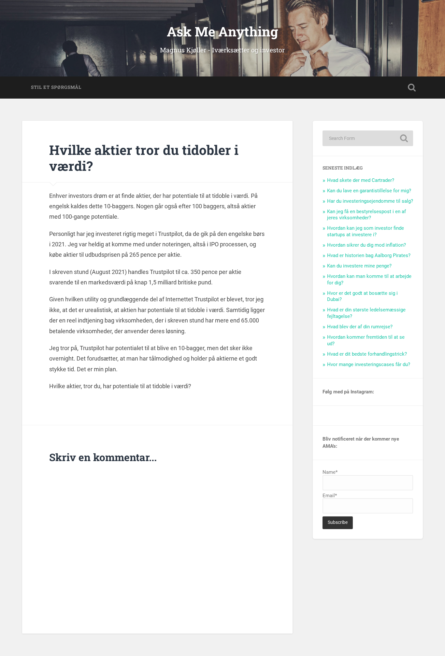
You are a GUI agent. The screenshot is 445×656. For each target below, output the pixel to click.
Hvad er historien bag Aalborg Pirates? (368, 255)
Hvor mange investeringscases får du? (368, 364)
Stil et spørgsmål (56, 87)
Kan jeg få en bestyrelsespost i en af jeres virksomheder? (366, 215)
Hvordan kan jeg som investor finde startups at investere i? (365, 231)
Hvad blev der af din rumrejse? (360, 327)
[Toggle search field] (412, 87)
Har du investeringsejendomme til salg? (370, 201)
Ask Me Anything (222, 31)
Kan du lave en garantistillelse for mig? (369, 191)
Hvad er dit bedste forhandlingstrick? (367, 354)
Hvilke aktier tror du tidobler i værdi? (143, 157)
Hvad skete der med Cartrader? (360, 180)
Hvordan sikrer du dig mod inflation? (366, 245)
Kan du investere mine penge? (359, 266)
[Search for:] (368, 138)
